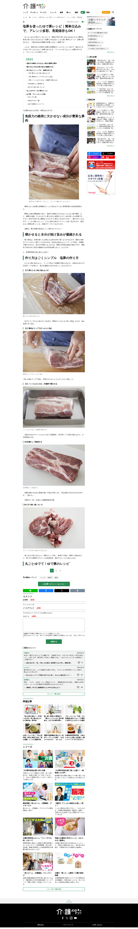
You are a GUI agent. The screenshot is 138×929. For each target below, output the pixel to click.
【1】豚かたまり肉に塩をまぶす (39, 73)
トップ (25, 12)
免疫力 (50, 577)
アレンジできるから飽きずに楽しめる (35, 550)
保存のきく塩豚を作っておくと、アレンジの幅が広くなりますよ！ (50, 201)
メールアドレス (32, 608)
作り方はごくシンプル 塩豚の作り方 (39, 70)
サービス (43, 12)
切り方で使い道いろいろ (36, 87)
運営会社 (40, 925)
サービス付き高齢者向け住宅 (97, 33)
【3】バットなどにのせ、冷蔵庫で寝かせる (42, 80)
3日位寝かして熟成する (36, 83)
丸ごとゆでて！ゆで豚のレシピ (37, 90)
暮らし (68, 12)
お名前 (29, 600)
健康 (61, 12)
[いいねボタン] (79, 662)
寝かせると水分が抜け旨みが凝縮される (40, 67)
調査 (88, 12)
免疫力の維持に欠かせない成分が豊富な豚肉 (42, 63)
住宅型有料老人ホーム (95, 36)
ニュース (53, 12)
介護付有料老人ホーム (95, 42)
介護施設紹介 (92, 39)
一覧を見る (110, 52)
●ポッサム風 (32, 97)
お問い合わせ (97, 925)
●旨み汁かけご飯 (34, 100)
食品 (56, 577)
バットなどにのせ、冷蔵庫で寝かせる (35, 429)
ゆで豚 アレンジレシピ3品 (36, 94)
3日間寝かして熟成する (30, 487)
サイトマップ (68, 925)
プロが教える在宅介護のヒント (98, 48)
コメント (30, 616)
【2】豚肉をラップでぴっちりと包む (40, 76)
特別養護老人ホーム (94, 45)
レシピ (34, 17)
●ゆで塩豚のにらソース (36, 104)
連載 (76, 12)
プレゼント (34, 12)
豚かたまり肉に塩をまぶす (31, 316)
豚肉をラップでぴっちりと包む (33, 374)
